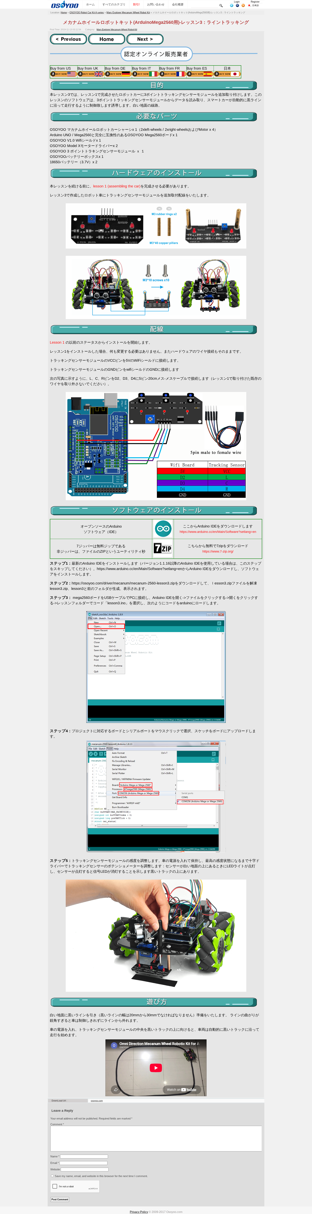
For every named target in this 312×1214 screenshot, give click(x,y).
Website (55, 1169)
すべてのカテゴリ (113, 4)
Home (64, 12)
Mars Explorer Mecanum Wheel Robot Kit (128, 12)
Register (255, 1)
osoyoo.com (97, 1100)
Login (237, 1)
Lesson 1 (57, 342)
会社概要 (178, 4)
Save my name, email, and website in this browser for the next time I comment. (101, 1176)
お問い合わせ (155, 4)
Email (54, 1162)
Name (54, 1156)
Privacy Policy (139, 1211)
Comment (57, 1124)
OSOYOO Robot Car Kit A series (87, 12)
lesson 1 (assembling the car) (116, 186)
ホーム (90, 4)
